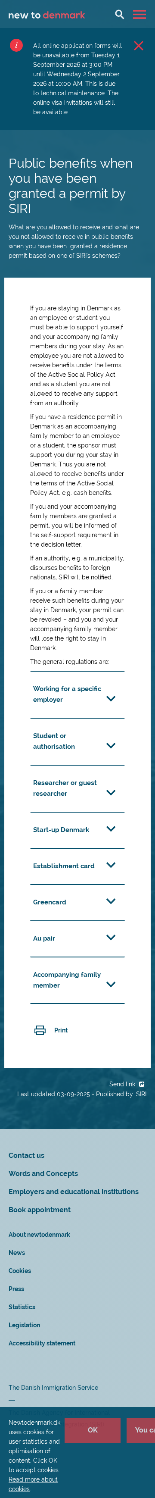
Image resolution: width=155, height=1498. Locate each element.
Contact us (26, 1155)
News (17, 1252)
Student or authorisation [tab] (54, 741)
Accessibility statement (42, 1343)
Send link (123, 1084)
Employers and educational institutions (74, 1192)
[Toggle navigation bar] (140, 14)
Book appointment (40, 1210)
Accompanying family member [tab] (67, 980)
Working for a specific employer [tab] (67, 694)
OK (93, 1430)
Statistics (22, 1307)
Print (61, 1030)
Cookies (20, 1270)
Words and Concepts (43, 1174)
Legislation (24, 1325)
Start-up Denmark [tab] (61, 830)
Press (16, 1288)
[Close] (138, 45)
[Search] (119, 14)
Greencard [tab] (49, 902)
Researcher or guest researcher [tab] (65, 788)
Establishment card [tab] (64, 866)
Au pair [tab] (44, 938)
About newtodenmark (39, 1234)
